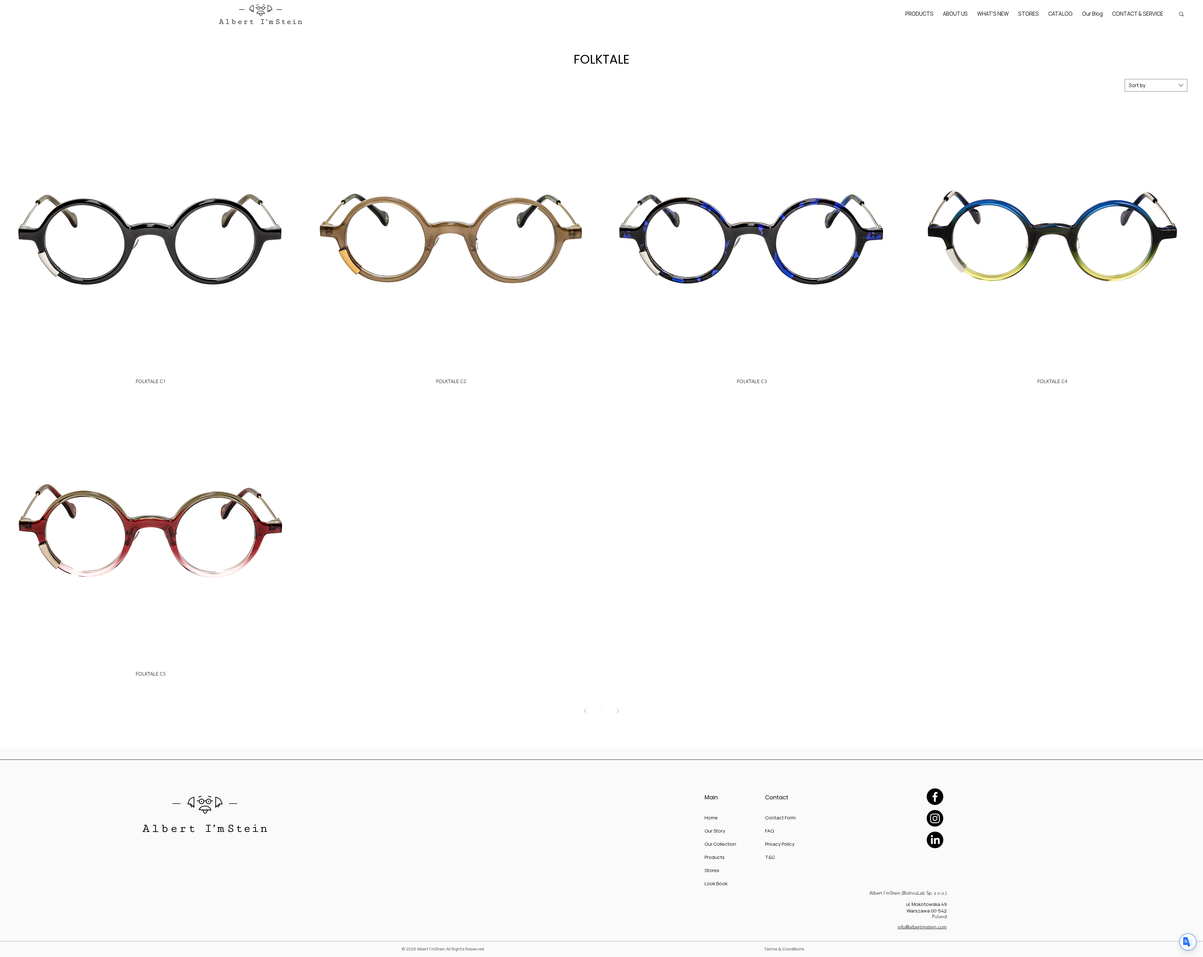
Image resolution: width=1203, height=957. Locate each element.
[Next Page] (618, 710)
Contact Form (780, 817)
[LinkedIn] (935, 840)
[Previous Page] (585, 710)
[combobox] (1156, 85)
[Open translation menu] (1187, 941)
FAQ (769, 831)
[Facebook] (935, 796)
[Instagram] (935, 818)
